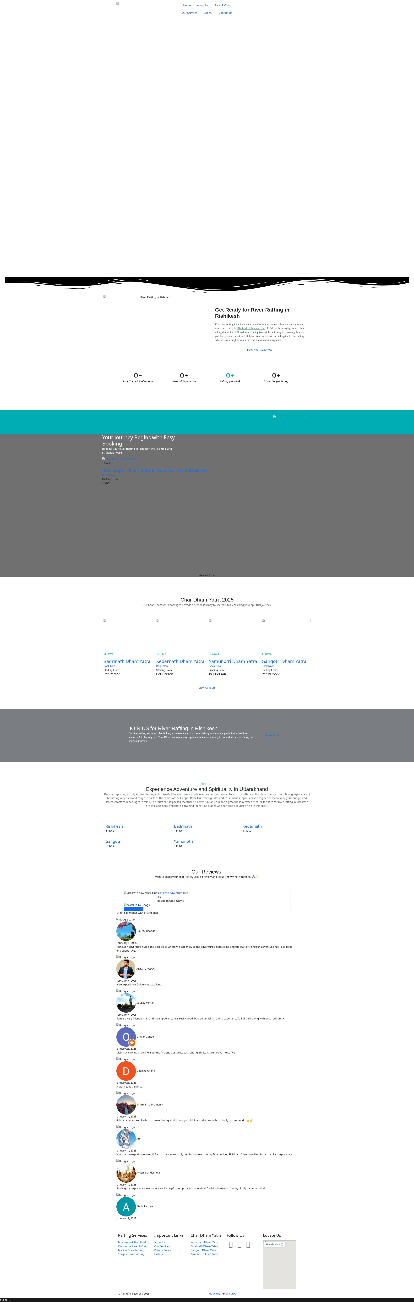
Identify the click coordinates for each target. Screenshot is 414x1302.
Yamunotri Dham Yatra (233, 661)
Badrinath (183, 826)
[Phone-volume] (248, 1244)
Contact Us (225, 13)
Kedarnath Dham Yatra (180, 661)
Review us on (132, 909)
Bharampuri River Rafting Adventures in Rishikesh (154, 470)
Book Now (108, 475)
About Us (202, 5)
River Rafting (223, 5)
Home (187, 5)
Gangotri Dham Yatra (284, 661)
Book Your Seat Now (259, 349)
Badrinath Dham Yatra (127, 661)
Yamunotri (183, 841)
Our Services (189, 13)
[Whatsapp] (231, 1244)
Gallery (208, 13)
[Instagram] (239, 1244)
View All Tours (207, 575)
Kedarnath (252, 826)
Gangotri (113, 841)
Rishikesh (114, 826)
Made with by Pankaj (223, 1293)
